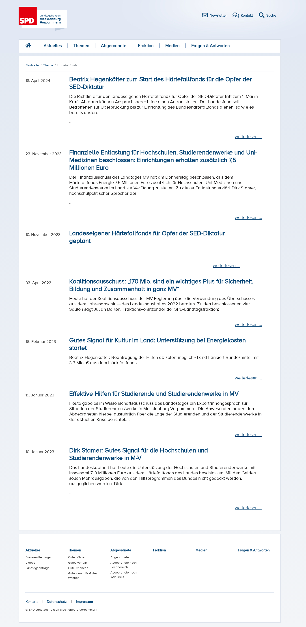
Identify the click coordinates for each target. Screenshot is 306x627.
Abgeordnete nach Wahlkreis (123, 574)
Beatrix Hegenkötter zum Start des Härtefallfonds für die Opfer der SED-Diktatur (160, 83)
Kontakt (32, 601)
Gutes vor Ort (77, 562)
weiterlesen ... (248, 136)
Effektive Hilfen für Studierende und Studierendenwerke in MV (154, 393)
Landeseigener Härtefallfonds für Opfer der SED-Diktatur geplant (147, 237)
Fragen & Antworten (210, 46)
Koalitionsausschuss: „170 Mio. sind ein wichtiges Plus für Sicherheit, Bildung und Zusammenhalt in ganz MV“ (161, 285)
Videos (30, 562)
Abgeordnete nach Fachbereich (123, 564)
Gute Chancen (78, 568)
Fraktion (146, 46)
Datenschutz (57, 601)
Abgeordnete (113, 46)
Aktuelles (53, 46)
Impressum (84, 601)
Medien (172, 46)
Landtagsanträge (38, 568)
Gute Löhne (76, 557)
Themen (81, 46)
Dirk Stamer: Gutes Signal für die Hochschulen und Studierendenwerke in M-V (138, 454)
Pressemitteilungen (39, 557)
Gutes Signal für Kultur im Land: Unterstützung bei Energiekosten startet (157, 344)
